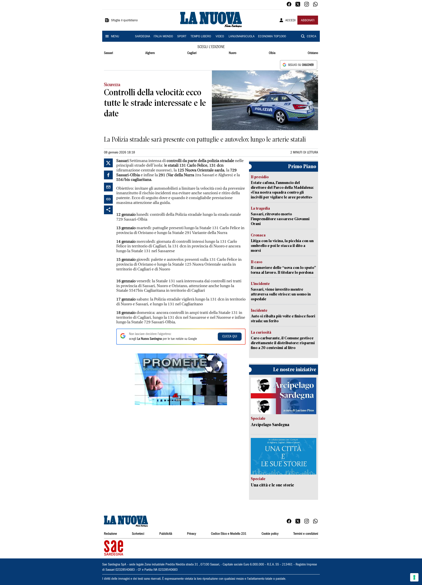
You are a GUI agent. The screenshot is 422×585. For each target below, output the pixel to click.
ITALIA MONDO (163, 36)
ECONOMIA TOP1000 (272, 36)
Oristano (313, 53)
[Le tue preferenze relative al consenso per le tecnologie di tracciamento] (414, 577)
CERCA (311, 36)
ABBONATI (308, 20)
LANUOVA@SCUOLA (242, 36)
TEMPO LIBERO (201, 36)
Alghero (150, 53)
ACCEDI (290, 20)
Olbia (272, 53)
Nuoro (232, 53)
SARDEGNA (142, 36)
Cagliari (191, 53)
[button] (181, 379)
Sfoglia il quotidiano (124, 20)
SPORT (181, 36)
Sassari (108, 53)
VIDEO (220, 36)
